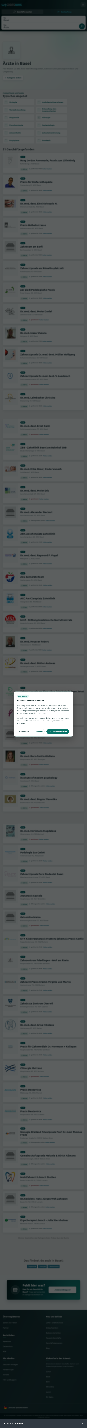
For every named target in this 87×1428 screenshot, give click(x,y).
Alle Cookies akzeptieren (57, 731)
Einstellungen (24, 731)
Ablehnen (39, 731)
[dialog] (43, 714)
